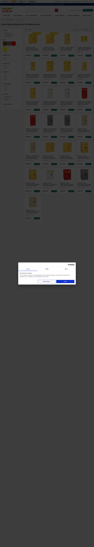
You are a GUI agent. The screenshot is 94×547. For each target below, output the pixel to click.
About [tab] (66, 268)
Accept (65, 281)
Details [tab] (47, 268)
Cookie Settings (46, 281)
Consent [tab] (28, 268)
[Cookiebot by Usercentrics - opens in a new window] (68, 265)
